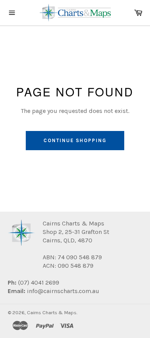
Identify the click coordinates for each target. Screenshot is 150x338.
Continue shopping (74, 140)
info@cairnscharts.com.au (63, 291)
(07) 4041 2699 (38, 282)
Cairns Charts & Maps (52, 312)
